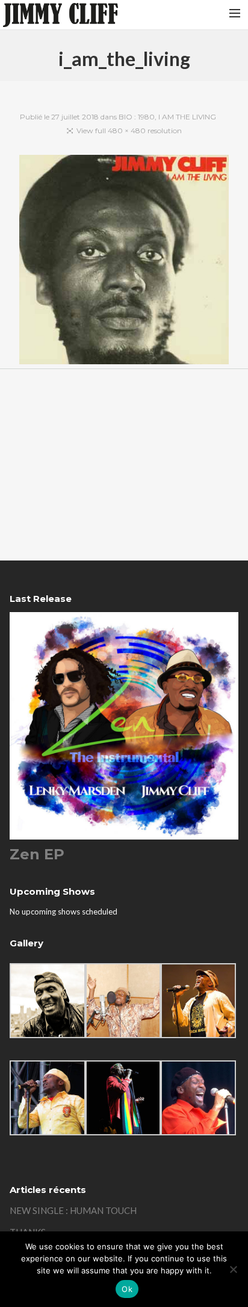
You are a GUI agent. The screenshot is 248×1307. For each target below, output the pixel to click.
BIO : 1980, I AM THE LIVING (167, 116)
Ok (127, 1289)
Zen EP (37, 854)
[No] (233, 1269)
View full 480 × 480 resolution (129, 130)
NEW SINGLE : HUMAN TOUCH (73, 1210)
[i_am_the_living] (124, 261)
